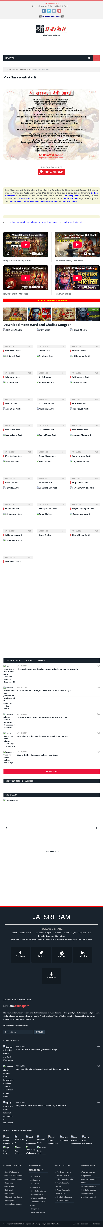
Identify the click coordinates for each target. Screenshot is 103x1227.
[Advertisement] (52, 45)
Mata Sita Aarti (12, 482)
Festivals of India (64, 1172)
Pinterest (51, 977)
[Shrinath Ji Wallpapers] (31, 1150)
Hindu (6, 1013)
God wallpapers (71, 195)
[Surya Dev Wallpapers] (87, 1139)
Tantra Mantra (88, 1172)
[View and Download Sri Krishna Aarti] (51, 390)
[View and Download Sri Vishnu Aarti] (51, 364)
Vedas (78, 1016)
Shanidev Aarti (12, 508)
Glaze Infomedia (52, 1224)
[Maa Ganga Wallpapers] (8, 1139)
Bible (22, 1019)
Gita (84, 1016)
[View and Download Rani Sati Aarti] (51, 469)
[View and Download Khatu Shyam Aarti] (85, 522)
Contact (96, 1224)
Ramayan (91, 1016)
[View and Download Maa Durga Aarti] (18, 417)
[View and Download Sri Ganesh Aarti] (18, 364)
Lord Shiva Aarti (79, 403)
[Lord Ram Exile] (51, 824)
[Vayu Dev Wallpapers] (19, 1150)
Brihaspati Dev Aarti (48, 508)
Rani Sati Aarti (45, 482)
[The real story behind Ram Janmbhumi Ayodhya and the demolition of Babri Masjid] (9, 698)
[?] (15, 320)
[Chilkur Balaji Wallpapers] (42, 1150)
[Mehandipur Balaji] (42, 1139)
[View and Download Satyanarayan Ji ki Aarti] (85, 496)
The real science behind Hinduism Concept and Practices (42, 717)
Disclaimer (85, 1224)
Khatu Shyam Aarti (81, 535)
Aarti (28, 198)
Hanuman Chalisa (13, 350)
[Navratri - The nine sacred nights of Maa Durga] (9, 757)
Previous (6, 828)
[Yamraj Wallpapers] (64, 1138)
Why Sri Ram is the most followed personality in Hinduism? (42, 736)
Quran (31, 1019)
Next (96, 828)
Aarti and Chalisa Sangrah (22, 69)
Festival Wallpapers (13, 1204)
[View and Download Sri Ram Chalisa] (85, 338)
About (76, 1224)
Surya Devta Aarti (80, 482)
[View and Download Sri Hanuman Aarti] (85, 364)
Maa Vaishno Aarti (13, 456)
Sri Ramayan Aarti (13, 535)
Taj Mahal (86, 1175)
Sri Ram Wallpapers (20, 999)
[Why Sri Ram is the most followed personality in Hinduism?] (9, 740)
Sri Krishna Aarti (46, 403)
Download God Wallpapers (17, 1130)
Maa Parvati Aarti (80, 429)
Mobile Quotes (37, 1194)
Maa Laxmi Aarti (46, 429)
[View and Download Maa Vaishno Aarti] (18, 443)
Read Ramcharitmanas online (43, 201)
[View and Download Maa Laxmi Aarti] (51, 417)
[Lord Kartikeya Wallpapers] (76, 1139)
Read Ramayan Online (18, 201)
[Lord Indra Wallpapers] (53, 1139)
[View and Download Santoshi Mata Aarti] (85, 443)
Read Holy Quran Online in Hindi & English (51, 6)
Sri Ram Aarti (11, 403)
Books (29, 660)
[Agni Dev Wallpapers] (8, 1150)
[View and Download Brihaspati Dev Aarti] (51, 496)
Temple (21, 198)
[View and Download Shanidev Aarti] (18, 496)
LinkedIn (83, 956)
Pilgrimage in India (65, 1179)
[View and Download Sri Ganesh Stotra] (18, 548)
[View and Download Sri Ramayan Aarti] (18, 522)
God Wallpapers (12, 222)
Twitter (41, 956)
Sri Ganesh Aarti (12, 377)
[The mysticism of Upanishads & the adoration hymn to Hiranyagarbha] (9, 674)
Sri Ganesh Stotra (13, 561)
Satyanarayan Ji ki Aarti (83, 508)
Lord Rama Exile (52, 851)
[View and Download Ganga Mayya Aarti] (51, 443)
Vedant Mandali (89, 1197)
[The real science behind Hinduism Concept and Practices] (9, 721)
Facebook (20, 956)
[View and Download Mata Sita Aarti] (18, 469)
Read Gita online (69, 201)
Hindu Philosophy (64, 1197)
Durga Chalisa (45, 535)
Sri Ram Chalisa (79, 350)
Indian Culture (63, 1175)
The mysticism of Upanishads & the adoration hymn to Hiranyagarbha (47, 669)
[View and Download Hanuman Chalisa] (18, 338)
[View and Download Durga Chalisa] (51, 522)
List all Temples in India (72, 222)
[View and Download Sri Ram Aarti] (18, 390)
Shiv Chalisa (44, 350)
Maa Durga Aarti (12, 429)
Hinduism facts (71, 198)
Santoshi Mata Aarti (81, 456)
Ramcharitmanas (11, 1019)
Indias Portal (87, 1193)
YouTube (62, 956)
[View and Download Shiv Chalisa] (51, 338)
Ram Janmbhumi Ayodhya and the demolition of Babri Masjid (44, 690)
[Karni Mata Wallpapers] (31, 1139)
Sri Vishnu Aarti (46, 377)
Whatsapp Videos (38, 1198)
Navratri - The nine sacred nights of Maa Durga (37, 755)
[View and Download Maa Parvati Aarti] (85, 417)
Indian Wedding (89, 1186)
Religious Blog (13, 660)
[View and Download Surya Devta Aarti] (85, 469)
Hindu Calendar (63, 1200)
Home (9, 69)
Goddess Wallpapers (30, 222)
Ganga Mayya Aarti (47, 456)
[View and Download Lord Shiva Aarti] (85, 390)
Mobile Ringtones (38, 1191)
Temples (42, 660)
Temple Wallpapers (50, 222)
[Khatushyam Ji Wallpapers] (19, 1139)
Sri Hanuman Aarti (80, 377)
